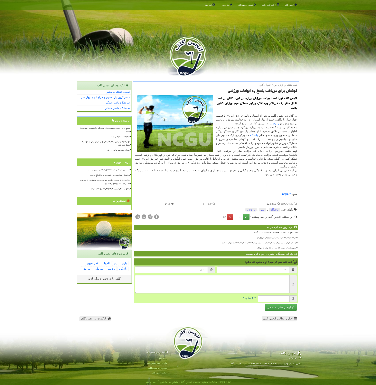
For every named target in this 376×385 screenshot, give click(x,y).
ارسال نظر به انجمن (279, 307)
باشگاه (254, 135)
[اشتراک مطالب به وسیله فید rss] (137, 216)
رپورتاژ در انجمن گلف (157, 368)
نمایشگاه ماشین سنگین (117, 102)
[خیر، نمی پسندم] (230, 217)
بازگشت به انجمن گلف (94, 318)
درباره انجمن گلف (246, 5)
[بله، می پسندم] (246, 217)
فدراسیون (225, 5)
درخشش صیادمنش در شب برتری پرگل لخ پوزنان (276, 237)
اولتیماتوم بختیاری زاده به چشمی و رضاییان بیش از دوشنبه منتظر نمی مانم (106, 143)
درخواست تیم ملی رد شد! (119, 137)
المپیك (106, 263)
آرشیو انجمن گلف (269, 5)
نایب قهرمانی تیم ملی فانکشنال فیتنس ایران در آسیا (275, 232)
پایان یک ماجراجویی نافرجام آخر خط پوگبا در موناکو (276, 248)
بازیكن (123, 268)
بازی (124, 263)
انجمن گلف (290, 5)
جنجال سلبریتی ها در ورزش (118, 150)
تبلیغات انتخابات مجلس (118, 91)
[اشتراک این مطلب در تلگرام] (150, 216)
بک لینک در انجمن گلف (157, 363)
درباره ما (163, 358)
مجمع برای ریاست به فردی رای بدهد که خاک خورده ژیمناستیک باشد (105, 129)
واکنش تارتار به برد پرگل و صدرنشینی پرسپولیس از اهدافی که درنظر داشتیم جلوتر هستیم (259, 243)
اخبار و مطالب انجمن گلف (278, 318)
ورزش (275, 123)
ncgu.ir (286, 193)
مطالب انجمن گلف (159, 373)
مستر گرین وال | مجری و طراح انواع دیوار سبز (105, 97)
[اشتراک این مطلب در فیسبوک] (156, 216)
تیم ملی (208, 5)
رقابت (111, 268)
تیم (262, 209)
